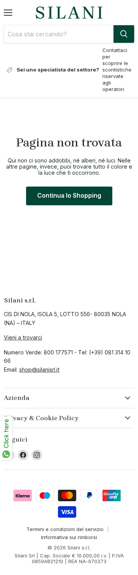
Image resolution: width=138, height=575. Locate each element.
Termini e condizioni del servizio (65, 529)
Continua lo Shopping (69, 195)
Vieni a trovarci (23, 337)
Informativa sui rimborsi (69, 537)
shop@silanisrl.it (39, 369)
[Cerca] (123, 34)
